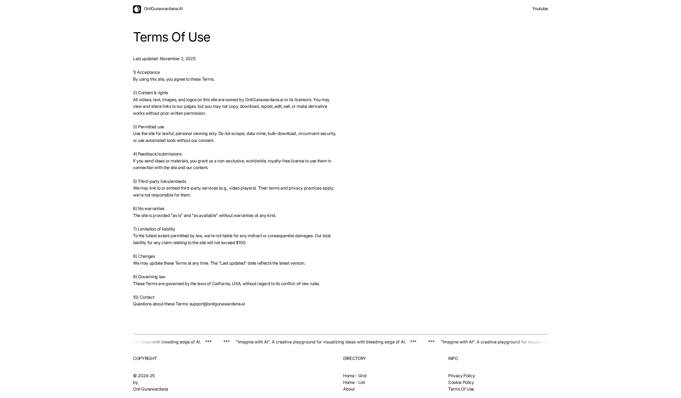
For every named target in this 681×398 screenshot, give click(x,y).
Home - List (354, 382)
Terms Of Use (461, 389)
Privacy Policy (461, 375)
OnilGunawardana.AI (163, 8)
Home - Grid (354, 375)
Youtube (540, 8)
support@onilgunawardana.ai (217, 303)
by (135, 382)
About (348, 389)
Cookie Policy (461, 382)
